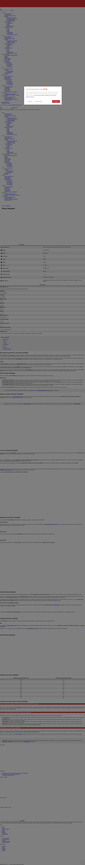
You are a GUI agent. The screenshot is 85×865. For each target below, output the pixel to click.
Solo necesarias (38, 101)
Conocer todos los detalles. (39, 95)
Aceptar (56, 101)
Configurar (30, 101)
